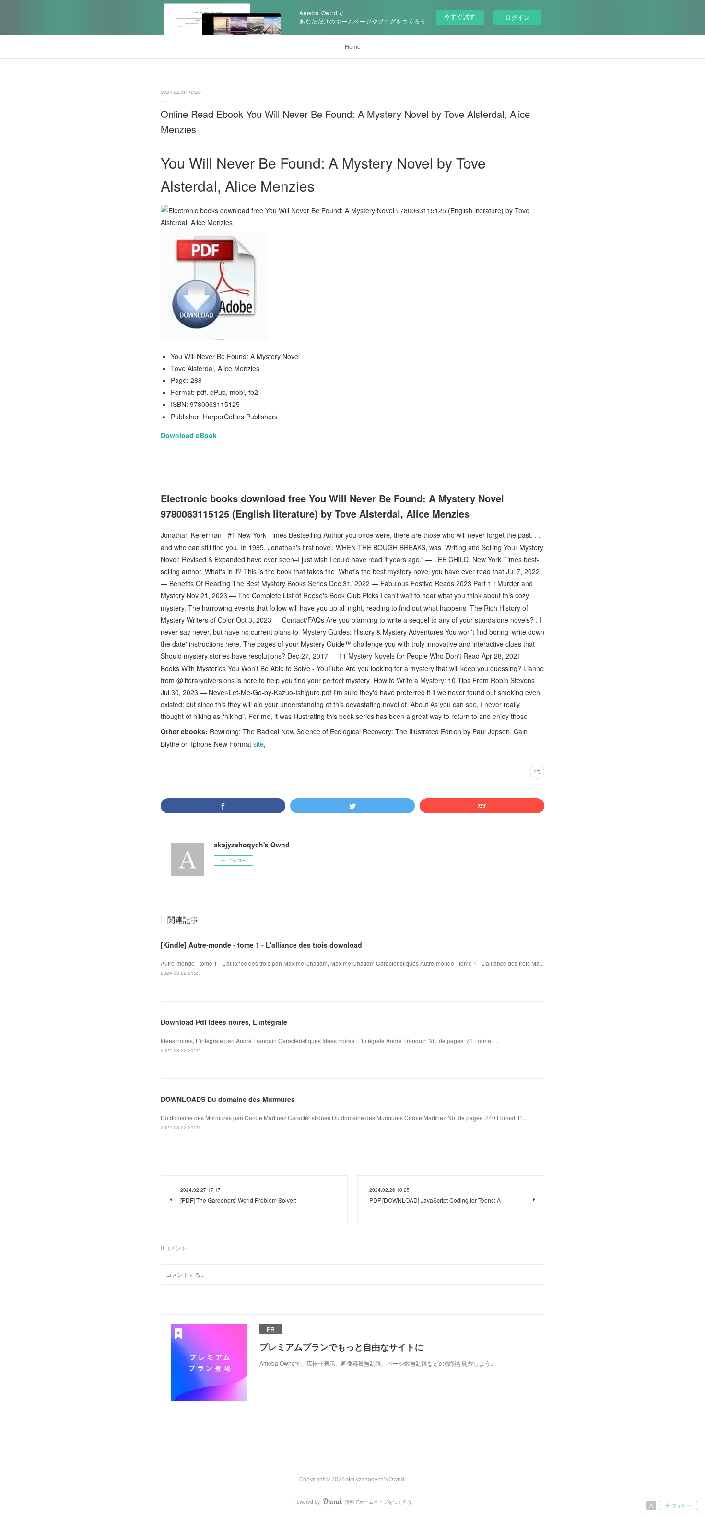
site (258, 744)
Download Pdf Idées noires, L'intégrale (224, 1022)
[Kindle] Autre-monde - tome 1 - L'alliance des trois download (261, 945)
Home (353, 46)
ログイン (517, 17)
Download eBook (189, 435)
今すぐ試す (459, 16)
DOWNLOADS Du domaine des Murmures (228, 1099)
